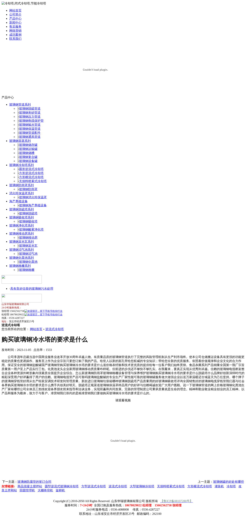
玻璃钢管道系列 (20, 104)
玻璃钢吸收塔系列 (21, 217)
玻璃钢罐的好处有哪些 (228, 481)
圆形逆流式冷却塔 (31, 169)
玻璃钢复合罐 (28, 157)
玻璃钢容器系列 (20, 140)
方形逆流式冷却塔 (31, 173)
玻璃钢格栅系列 (20, 265)
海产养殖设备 (18, 201)
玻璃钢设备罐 (28, 161)
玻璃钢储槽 (26, 153)
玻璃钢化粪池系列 (21, 257)
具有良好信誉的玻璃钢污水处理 (31, 288)
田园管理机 (27, 490)
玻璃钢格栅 (26, 269)
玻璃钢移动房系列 (21, 233)
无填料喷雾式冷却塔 (33, 181)
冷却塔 (231, 486)
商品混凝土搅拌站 (29, 486)
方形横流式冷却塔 (31, 177)
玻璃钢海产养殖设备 (33, 205)
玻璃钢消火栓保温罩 (33, 197)
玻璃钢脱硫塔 (28, 213)
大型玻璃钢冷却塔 (142, 486)
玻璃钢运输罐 (28, 148)
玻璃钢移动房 (28, 237)
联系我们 (15, 38)
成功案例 (15, 34)
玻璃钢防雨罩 (28, 189)
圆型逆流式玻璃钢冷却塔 (62, 486)
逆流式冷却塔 (54, 329)
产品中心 (15, 18)
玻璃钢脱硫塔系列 (21, 209)
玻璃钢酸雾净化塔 (31, 229)
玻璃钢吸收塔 (28, 221)
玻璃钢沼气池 (28, 253)
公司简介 (15, 14)
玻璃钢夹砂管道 (30, 112)
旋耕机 (60, 490)
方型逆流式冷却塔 (93, 486)
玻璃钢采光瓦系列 (21, 241)
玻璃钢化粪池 (28, 261)
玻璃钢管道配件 (30, 132)
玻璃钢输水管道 (30, 124)
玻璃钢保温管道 (30, 128)
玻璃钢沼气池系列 (21, 249)
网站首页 (15, 10)
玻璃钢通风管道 (30, 136)
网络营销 (15, 30)
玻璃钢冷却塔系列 (21, 165)
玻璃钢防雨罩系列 (21, 185)
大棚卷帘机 (45, 490)
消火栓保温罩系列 (21, 193)
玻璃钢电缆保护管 (31, 120)
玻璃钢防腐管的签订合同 (34, 481)
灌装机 (219, 486)
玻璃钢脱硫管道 (30, 108)
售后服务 (15, 26)
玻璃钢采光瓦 (28, 245)
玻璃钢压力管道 (30, 116)
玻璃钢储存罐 (28, 144)
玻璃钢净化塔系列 (21, 225)
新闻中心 (15, 22)
